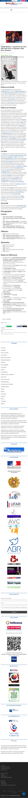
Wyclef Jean (21, 155)
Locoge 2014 (17, 287)
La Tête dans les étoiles (10, 227)
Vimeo (5, 293)
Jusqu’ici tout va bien (10, 238)
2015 (4, 251)
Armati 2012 (7, 296)
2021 (4, 226)
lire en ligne (14, 277)
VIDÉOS (3, 403)
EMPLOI (3, 369)
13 (6, 200)
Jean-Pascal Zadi (18, 216)
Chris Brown (10, 156)
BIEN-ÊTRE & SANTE (5, 357)
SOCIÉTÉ (3, 396)
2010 (4, 216)
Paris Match (20, 280)
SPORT (2, 398)
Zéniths (4, 172)
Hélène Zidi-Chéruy (7, 133)
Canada (4, 181)
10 (4, 131)
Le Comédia (8, 175)
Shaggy (16, 155)
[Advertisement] (14, 20)
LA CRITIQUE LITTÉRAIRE (7, 384)
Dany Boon (18, 226)
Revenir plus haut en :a (7, 285)
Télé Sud (4, 153)
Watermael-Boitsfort (20, 91)
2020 (4, 235)
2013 (11, 163)
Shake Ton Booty (8, 158)
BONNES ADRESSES (5, 360)
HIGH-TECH (3, 377)
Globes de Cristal (20, 183)
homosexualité (4, 180)
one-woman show (18, 167)
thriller (3, 197)
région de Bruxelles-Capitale (11, 92)
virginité (4, 178)
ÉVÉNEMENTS (4, 372)
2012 (4, 218)
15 (21, 208)
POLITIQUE (3, 394)
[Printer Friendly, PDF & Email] (6, 55)
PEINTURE (3, 782)
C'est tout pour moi (19, 190)
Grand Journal (9, 161)
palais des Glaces (6, 170)
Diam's (23, 119)
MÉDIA (2, 389)
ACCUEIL (3, 765)
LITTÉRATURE (4, 783)
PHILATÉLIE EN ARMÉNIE (6, 777)
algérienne (7, 89)
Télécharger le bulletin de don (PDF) (14, 630)
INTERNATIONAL (5, 381)
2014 (4, 249)
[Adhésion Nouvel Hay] (14, 621)
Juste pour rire (14, 181)
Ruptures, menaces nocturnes (12, 218)
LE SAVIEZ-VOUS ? (5, 386)
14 (23, 207)
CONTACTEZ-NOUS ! (5, 768)
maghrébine (15, 178)
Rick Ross (12, 155)
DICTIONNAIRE (4, 364)
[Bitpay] (14, 657)
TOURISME (3, 401)
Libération (9, 299)
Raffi (2, 52)
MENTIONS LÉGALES (5, 767)
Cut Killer (24, 158)
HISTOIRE (3, 780)
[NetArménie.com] (14, 448)
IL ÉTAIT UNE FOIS (5, 379)
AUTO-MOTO (4, 355)
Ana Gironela (22, 218)
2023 (4, 227)
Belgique (4, 91)
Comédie (25, 166)
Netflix (22, 196)
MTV (15, 158)
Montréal (21, 181)
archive (15, 260)
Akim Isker (18, 236)
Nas (5, 156)
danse (8, 124)
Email (2, 603)
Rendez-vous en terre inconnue (12, 235)
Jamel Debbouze (12, 137)
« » (14, 259)
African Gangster (9, 216)
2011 (16, 156)
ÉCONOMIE (3, 367)
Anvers (20, 125)
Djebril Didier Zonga (21, 205)
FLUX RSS (15, 740)
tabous (17, 177)
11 (11, 133)
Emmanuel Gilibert (20, 227)
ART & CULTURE (4, 352)
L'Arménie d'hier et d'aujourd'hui (14, 452)
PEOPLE (2, 44)
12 (24, 161)
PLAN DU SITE (4, 769)
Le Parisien (10, 290)
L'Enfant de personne (10, 236)
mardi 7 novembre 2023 (9, 52)
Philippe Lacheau (15, 221)
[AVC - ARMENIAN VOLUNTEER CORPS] (14, 520)
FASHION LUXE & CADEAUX (7, 374)
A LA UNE (3, 347)
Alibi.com (12, 187)
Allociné (20, 271)
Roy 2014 (15, 294)
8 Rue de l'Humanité (10, 226)
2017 (4, 221)
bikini (22, 122)
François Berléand (16, 193)
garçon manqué (11, 98)
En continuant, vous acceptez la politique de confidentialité (14, 607)
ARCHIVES (3, 350)
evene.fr (17, 265)
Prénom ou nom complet (6, 598)
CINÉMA (3, 362)
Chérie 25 (19, 166)
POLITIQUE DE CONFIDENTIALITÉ (8, 785)
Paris (9, 110)
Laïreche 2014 (17, 285)
